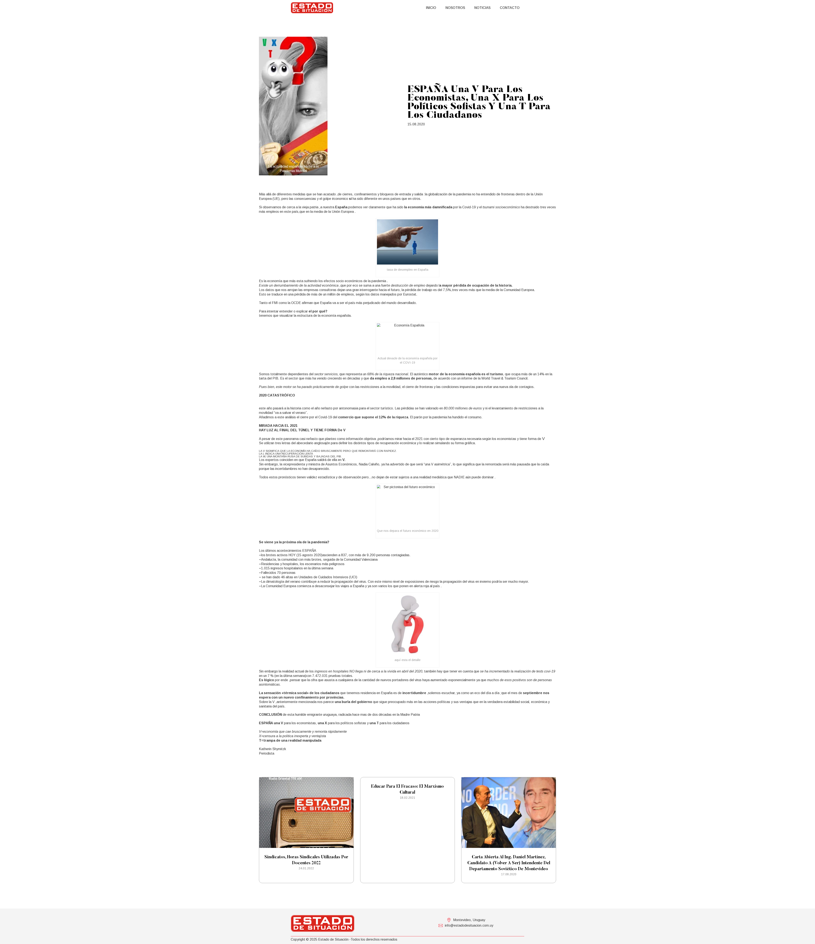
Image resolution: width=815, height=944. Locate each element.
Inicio (431, 8)
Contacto (510, 8)
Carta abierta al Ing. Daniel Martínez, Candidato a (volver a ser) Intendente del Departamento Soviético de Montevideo (508, 863)
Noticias (482, 8)
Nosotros (455, 8)
